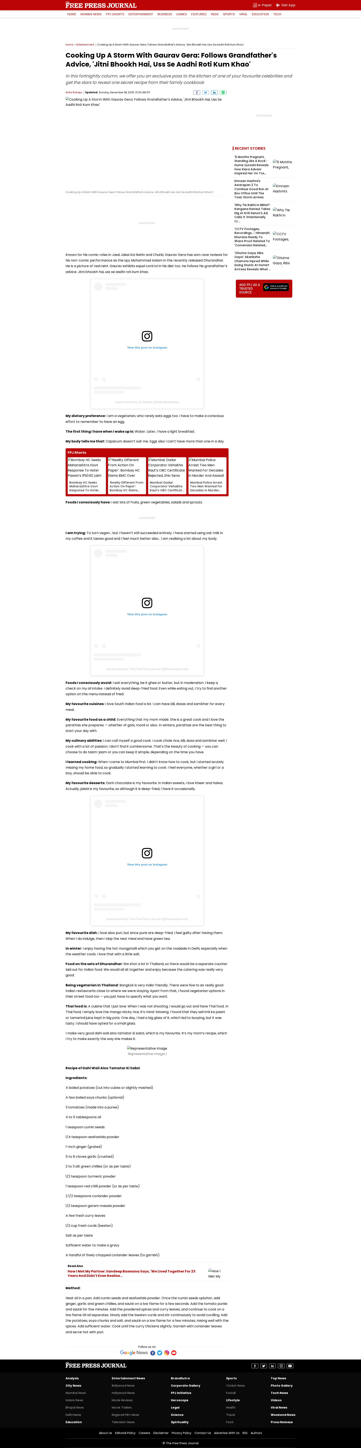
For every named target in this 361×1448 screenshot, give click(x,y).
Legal (175, 1407)
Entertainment (140, 14)
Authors (256, 1433)
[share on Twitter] (205, 92)
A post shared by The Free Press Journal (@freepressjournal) (147, 669)
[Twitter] (159, 1352)
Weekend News (283, 1415)
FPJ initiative (181, 1393)
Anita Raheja (74, 92)
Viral (243, 14)
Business (165, 14)
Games (181, 14)
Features (198, 14)
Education (260, 14)
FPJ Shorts (115, 14)
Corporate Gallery (185, 1386)
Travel (230, 1415)
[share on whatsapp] (223, 92)
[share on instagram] (281, 1366)
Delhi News (73, 1415)
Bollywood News (123, 1386)
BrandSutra (180, 1378)
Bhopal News (75, 1407)
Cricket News (235, 1386)
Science (177, 1415)
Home (71, 14)
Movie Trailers (122, 1407)
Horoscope (179, 1400)
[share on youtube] (290, 1366)
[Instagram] (166, 1352)
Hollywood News (123, 1393)
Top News (278, 1378)
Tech (277, 14)
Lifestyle (233, 1400)
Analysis (72, 1378)
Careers (144, 1433)
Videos (276, 1400)
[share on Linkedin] (214, 92)
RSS (245, 1433)
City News (73, 1386)
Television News (123, 1422)
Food (229, 1422)
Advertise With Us (226, 1433)
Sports (229, 14)
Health (230, 1407)
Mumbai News (91, 14)
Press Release (282, 1422)
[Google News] (134, 1352)
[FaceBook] (152, 1352)
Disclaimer (161, 1433)
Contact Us (202, 1433)
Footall (231, 1393)
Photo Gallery (282, 1386)
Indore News (74, 1400)
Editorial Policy (125, 1433)
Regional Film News (125, 1415)
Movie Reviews (122, 1400)
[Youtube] (173, 1352)
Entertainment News (128, 1378)
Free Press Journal (101, 5)
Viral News (279, 1407)
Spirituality (180, 1422)
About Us (105, 1433)
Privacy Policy (181, 1433)
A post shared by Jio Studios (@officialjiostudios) (147, 402)
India (215, 14)
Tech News (279, 1393)
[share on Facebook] (196, 92)
